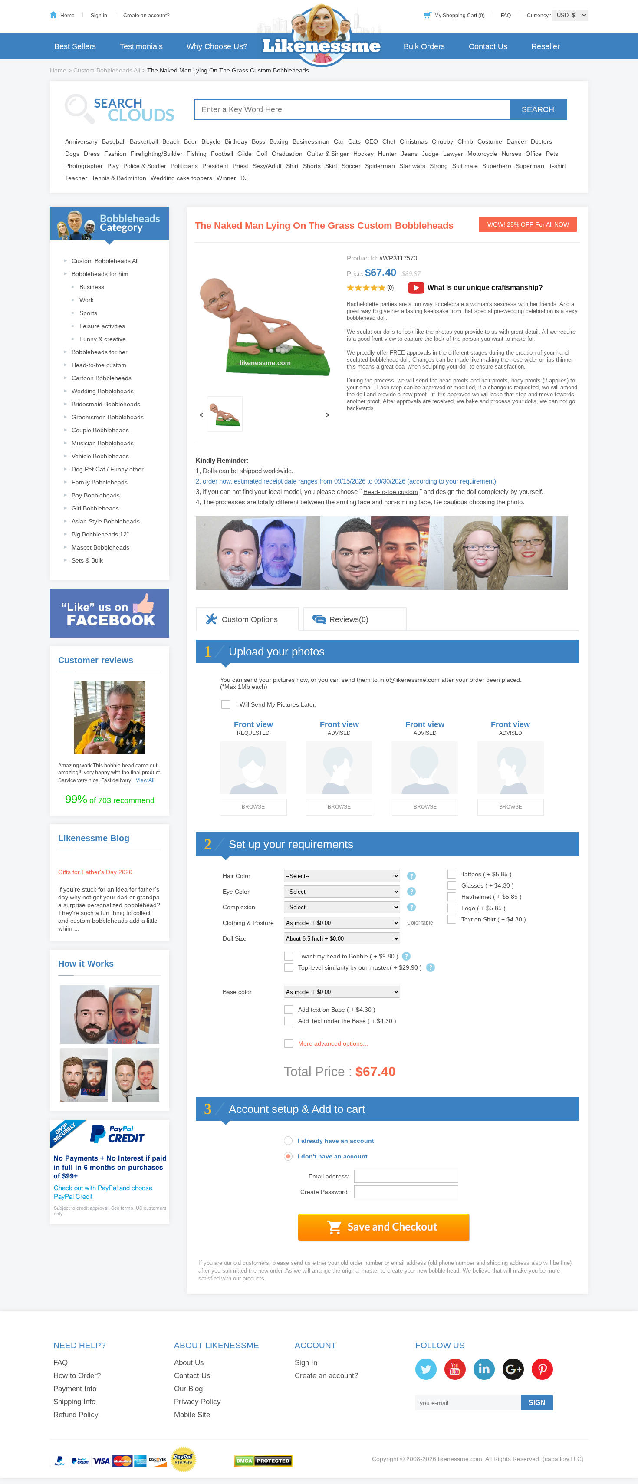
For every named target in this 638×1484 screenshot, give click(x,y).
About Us (189, 1363)
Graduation (287, 153)
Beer (190, 141)
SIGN (537, 1402)
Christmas (414, 141)
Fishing (197, 153)
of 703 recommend (110, 799)
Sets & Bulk (87, 560)
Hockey (363, 153)
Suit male (465, 165)
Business (91, 286)
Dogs (72, 153)
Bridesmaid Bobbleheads (106, 404)
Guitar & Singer (328, 153)
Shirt (292, 165)
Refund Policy (76, 1415)
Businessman (311, 141)
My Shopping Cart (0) (459, 16)
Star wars (412, 165)
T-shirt (557, 165)
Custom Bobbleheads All (106, 70)
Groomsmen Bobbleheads (108, 417)
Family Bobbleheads (100, 482)
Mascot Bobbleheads (100, 547)
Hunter (387, 153)
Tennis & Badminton (119, 177)
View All (145, 780)
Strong (439, 165)
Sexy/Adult (267, 165)
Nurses (511, 153)
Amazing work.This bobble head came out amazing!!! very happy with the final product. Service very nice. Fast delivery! (109, 773)
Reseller (545, 46)
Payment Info (74, 1389)
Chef (388, 141)
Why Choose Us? (217, 46)
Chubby (442, 141)
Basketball (144, 141)
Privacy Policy (197, 1402)
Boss (258, 141)
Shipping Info (74, 1402)
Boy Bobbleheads (96, 495)
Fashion (115, 153)
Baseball (113, 141)
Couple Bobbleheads (100, 430)
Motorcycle (482, 153)
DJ (244, 177)
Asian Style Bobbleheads (106, 521)
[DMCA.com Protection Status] (263, 1465)
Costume (489, 141)
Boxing (279, 141)
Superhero (496, 165)
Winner (226, 177)
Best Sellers (75, 46)
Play (113, 165)
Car (339, 141)
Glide (244, 153)
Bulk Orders (424, 46)
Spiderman (380, 165)
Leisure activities (102, 325)
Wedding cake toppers (181, 177)
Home (67, 16)
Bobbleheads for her (100, 352)
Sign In (306, 1363)
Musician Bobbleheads (103, 443)
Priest (240, 165)
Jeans (409, 153)
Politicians (184, 165)
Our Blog (188, 1389)
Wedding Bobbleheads (103, 391)
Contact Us (488, 46)
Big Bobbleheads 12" (100, 534)
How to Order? (77, 1376)
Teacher (76, 177)
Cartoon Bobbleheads (102, 378)
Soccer (351, 165)
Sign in (99, 16)
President (215, 165)
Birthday (236, 141)
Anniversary (81, 141)
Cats (354, 141)
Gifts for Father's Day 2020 (95, 872)
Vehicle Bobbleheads (100, 456)
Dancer (516, 141)
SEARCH (538, 109)
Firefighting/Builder (156, 153)
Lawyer (453, 153)
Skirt (331, 165)
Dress (92, 153)
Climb (465, 141)
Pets (552, 153)
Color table (420, 923)
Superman (530, 165)
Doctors (541, 141)
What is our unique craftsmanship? (485, 287)
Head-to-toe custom (99, 365)
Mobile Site (192, 1415)
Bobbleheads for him (100, 273)
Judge (430, 153)
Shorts (312, 165)
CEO (371, 141)
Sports (88, 312)
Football (222, 153)
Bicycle (210, 141)
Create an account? (146, 16)
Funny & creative (102, 339)
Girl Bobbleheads (95, 508)
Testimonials (141, 46)
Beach (171, 141)
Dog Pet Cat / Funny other (108, 469)
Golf (261, 153)
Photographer (84, 165)
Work (86, 299)
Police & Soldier (144, 165)
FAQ (506, 16)
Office (534, 153)
